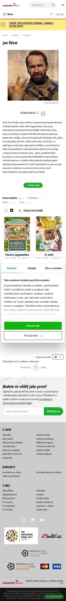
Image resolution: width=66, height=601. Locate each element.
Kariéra (40, 494)
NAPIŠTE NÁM (55, 596)
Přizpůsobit (31, 335)
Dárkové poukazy (45, 438)
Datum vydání (10, 198)
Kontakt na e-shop (12, 472)
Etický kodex (42, 498)
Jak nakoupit (9, 446)
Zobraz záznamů (43, 357)
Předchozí (25, 367)
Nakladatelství (10, 494)
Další (43, 367)
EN (63, 5)
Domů (5, 35)
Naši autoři (8, 438)
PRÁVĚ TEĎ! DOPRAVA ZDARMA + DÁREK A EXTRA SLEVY (31, 24)
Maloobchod (9, 498)
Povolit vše (33, 325)
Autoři (15, 35)
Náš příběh (8, 490)
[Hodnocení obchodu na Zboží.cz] (51, 535)
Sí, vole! (49, 254)
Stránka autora (28, 112)
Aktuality (7, 434)
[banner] (18, 4)
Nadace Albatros (44, 502)
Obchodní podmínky (13, 442)
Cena (21, 202)
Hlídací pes (34, 185)
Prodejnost (33, 198)
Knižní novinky (43, 434)
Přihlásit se (53, 411)
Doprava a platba (11, 450)
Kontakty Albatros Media (48, 472)
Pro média (8, 509)
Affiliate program (44, 442)
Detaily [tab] (32, 268)
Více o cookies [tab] (53, 268)
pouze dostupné (33, 210)
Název (6, 202)
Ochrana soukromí (45, 446)
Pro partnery (9, 505)
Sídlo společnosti (11, 476)
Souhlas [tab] (12, 268)
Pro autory (8, 502)
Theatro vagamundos (17, 254)
